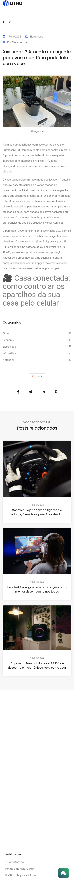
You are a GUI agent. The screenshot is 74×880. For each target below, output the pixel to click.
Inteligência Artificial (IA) (34, 160)
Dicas (6, 333)
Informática (10, 353)
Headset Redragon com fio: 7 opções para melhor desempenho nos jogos (37, 589)
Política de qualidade (19, 868)
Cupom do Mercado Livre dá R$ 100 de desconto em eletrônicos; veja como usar (37, 665)
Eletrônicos (36, 36)
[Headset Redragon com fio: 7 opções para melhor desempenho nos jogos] (37, 551)
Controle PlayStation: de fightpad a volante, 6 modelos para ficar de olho (37, 512)
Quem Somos (14, 862)
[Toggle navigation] (5, 13)
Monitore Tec (20, 42)
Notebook (8, 360)
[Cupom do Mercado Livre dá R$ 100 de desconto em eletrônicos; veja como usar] (37, 627)
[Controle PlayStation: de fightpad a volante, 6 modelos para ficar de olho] (37, 468)
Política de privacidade (20, 875)
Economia (9, 340)
